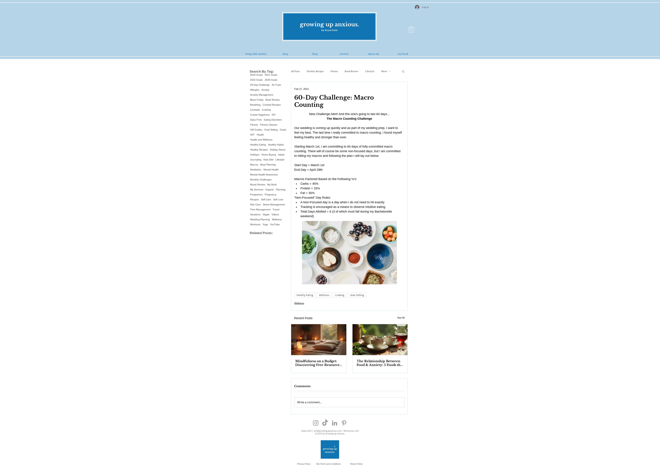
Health (260, 134)
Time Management (260, 209)
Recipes (254, 199)
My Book (272, 184)
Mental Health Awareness (264, 174)
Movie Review (257, 184)
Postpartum (256, 194)
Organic (269, 189)
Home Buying (268, 154)
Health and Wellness (261, 139)
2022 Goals (256, 79)
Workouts (255, 224)
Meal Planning (268, 164)
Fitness (254, 124)
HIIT (252, 134)
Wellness (277, 219)
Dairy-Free (256, 119)
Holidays (254, 154)
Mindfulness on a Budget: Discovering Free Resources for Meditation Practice (318, 363)
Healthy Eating (258, 144)
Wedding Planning (260, 219)
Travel (276, 209)
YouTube (275, 224)
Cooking (266, 109)
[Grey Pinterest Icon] (344, 423)
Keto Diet (268, 159)
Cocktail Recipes (272, 104)
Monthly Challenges (261, 179)
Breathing (255, 104)
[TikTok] (325, 423)
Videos (275, 214)
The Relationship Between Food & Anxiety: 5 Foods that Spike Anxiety (380, 363)
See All (401, 317)
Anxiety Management (261, 94)
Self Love (278, 199)
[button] (411, 29)
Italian (281, 154)
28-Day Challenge (260, 84)
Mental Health (271, 169)
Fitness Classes (268, 124)
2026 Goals (271, 79)
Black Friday (256, 99)
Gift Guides (256, 129)
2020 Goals (256, 74)
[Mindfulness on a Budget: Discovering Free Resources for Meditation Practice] (318, 339)
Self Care (266, 199)
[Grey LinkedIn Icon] (334, 423)
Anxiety (265, 89)
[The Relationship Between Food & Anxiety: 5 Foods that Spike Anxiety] (380, 339)
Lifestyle (280, 159)
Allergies (254, 89)
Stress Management (274, 204)
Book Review (273, 99)
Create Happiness (260, 114)
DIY (274, 114)
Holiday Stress (277, 149)
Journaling (255, 159)
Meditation (255, 169)
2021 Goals (271, 74)
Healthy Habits (276, 144)
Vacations (255, 214)
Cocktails (255, 109)
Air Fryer (276, 84)
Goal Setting (271, 129)
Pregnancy (270, 194)
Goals (283, 129)
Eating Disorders (273, 119)
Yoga (265, 224)
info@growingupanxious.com (327, 430)
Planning (280, 189)
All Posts (295, 71)
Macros (254, 164)
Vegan (266, 214)
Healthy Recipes (259, 149)
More (384, 71)
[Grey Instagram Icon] (315, 423)
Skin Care (255, 204)
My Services (256, 189)
